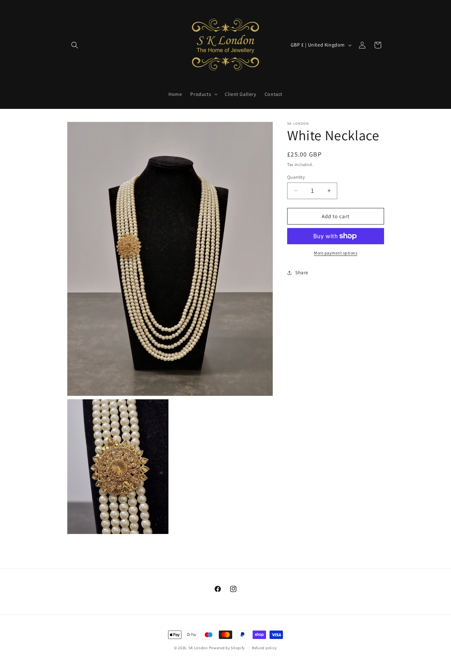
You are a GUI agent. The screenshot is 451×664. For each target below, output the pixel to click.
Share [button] (301, 272)
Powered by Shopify (227, 647)
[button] (74, 45)
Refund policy (264, 647)
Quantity (296, 177)
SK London (198, 647)
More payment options (335, 253)
